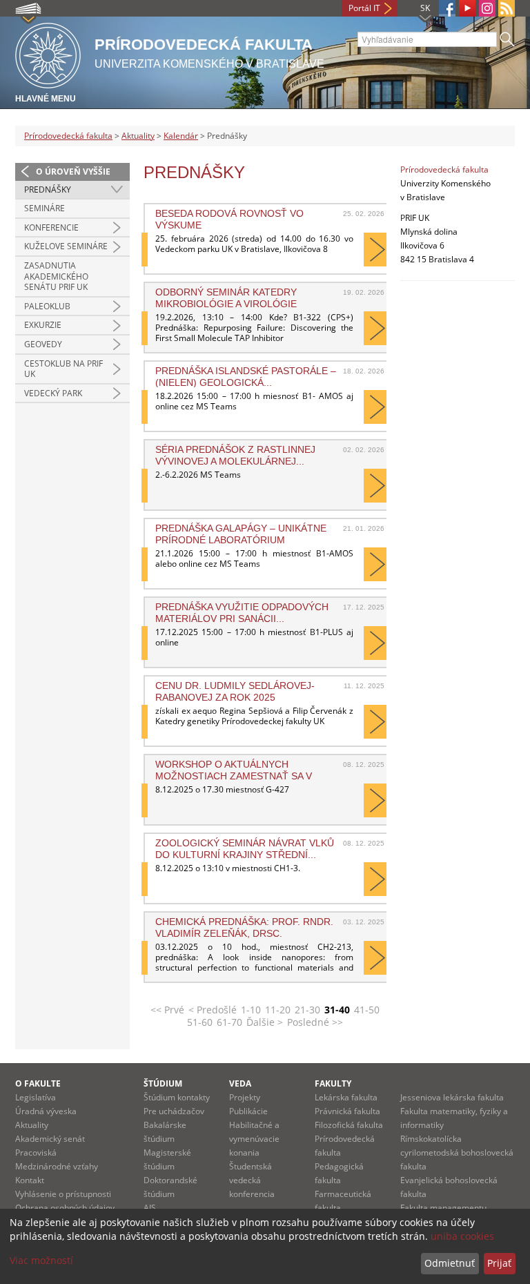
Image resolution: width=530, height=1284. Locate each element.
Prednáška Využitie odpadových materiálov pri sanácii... (241, 612)
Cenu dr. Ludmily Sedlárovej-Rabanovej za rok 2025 (235, 691)
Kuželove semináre (66, 246)
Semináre (44, 208)
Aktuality (138, 136)
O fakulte (38, 1083)
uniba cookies (462, 1236)
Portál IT (364, 8)
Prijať (499, 1263)
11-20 (278, 1009)
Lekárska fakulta (346, 1097)
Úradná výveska (46, 1111)
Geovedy (43, 344)
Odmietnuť (449, 1263)
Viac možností (41, 1260)
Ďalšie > (264, 1022)
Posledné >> (315, 1022)
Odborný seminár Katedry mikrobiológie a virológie (226, 297)
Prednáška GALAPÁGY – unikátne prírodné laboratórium (240, 534)
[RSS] (506, 8)
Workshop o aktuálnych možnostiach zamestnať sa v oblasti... (233, 770)
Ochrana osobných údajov (65, 1208)
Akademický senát (50, 1139)
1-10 (251, 1009)
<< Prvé (167, 1009)
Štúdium (163, 1083)
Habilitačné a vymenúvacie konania (254, 1138)
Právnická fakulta (347, 1111)
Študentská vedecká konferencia (252, 1180)
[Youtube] (467, 8)
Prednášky (47, 189)
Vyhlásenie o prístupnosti (63, 1194)
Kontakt (29, 1180)
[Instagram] (487, 8)
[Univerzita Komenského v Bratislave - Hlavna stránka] (48, 53)
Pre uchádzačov (174, 1111)
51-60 (200, 1022)
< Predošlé (212, 1009)
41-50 (367, 1009)
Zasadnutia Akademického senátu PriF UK (56, 276)
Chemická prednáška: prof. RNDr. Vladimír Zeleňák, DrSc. (244, 927)
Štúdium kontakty (177, 1097)
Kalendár (181, 136)
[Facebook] (447, 8)
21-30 (307, 1009)
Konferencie (51, 227)
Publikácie (248, 1111)
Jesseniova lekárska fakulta (452, 1097)
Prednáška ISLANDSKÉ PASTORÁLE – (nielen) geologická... (245, 376)
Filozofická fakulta (349, 1125)
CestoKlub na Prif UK (63, 369)
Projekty (244, 1097)
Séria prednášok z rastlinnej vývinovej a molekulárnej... (235, 455)
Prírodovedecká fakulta (68, 136)
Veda (240, 1083)
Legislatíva (35, 1097)
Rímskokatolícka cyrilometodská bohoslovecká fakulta (456, 1152)
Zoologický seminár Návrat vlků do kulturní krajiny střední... (244, 848)
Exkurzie (42, 325)
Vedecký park (53, 393)
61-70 (229, 1022)
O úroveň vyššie (73, 171)
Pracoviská (36, 1152)
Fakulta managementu (443, 1208)
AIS (150, 1208)
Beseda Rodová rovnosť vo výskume (229, 219)
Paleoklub (47, 306)
